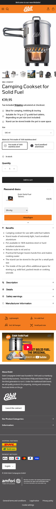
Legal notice (34, 500)
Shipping (18, 105)
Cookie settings (28, 505)
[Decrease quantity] (4, 169)
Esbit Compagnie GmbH (17, 473)
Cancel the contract (13, 408)
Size (3, 127)
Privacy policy (48, 500)
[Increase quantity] (15, 169)
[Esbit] (28, 9)
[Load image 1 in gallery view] (28, 41)
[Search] (8, 9)
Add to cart (28, 180)
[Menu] (3, 9)
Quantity (6, 163)
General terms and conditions (14, 500)
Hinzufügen (28, 217)
